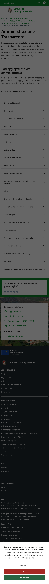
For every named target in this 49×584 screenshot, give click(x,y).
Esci (24, 571)
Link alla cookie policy (26, 557)
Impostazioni (24, 565)
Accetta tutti (24, 577)
